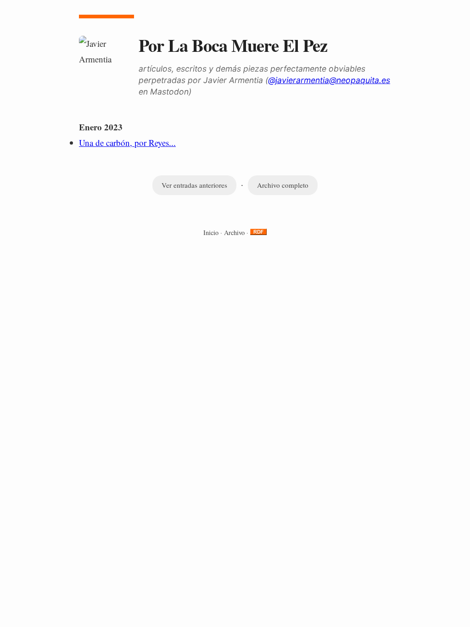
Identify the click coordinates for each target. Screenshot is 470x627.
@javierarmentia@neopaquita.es (329, 80)
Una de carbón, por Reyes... (127, 142)
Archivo (234, 232)
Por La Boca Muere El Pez (233, 45)
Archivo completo (282, 185)
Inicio (210, 232)
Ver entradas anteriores (194, 185)
